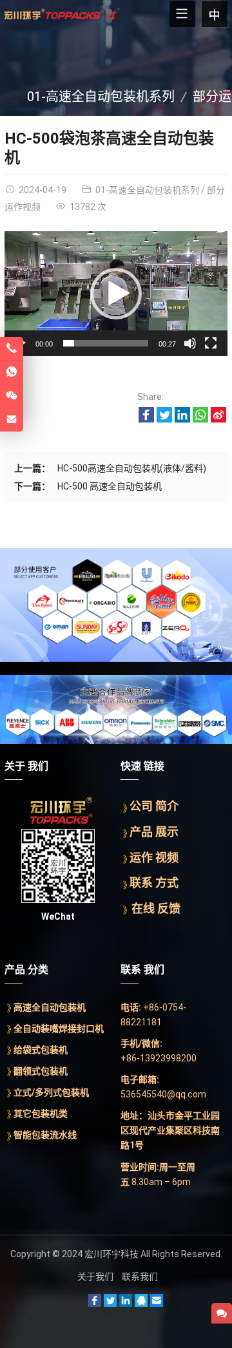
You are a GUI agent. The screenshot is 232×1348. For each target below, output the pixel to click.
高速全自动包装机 (50, 1007)
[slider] (105, 343)
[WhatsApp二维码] (11, 372)
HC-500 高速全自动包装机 (109, 486)
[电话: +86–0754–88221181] (11, 348)
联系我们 (140, 1276)
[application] (116, 293)
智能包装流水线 (45, 1135)
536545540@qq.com (163, 1094)
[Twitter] (110, 1303)
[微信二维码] (11, 396)
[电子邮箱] (156, 1303)
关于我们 (95, 1276)
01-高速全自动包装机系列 (101, 96)
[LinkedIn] (125, 1303)
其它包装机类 (41, 1113)
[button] (116, 293)
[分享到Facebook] (146, 419)
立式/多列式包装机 (51, 1092)
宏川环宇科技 (111, 1254)
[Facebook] (94, 1303)
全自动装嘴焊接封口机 (59, 1028)
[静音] (190, 343)
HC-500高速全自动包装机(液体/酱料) (131, 468)
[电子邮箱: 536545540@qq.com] (11, 420)
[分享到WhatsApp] (200, 419)
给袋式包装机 (41, 1050)
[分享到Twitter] (164, 419)
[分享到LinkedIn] (182, 419)
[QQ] (141, 1303)
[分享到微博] (218, 419)
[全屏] (210, 343)
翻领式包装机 (41, 1071)
